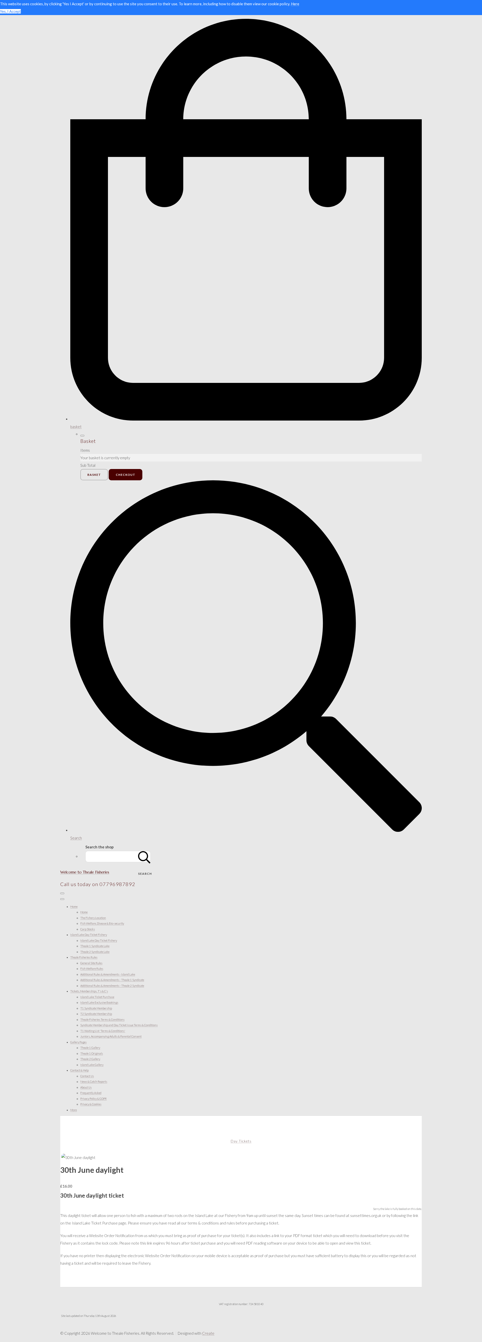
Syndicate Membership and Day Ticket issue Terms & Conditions (119, 1025)
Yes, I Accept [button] (10, 11)
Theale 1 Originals (91, 1053)
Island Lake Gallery (91, 1064)
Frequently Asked (90, 1092)
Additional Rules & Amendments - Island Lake (107, 974)
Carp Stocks (87, 929)
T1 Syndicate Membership (96, 1008)
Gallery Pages (78, 1042)
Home (74, 906)
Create (208, 1333)
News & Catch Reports (93, 1081)
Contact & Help (79, 1070)
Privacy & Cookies (90, 1104)
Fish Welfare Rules (91, 968)
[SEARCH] (144, 856)
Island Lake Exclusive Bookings (99, 1002)
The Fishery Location (93, 917)
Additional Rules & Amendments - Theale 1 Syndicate (112, 979)
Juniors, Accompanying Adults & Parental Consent (111, 1036)
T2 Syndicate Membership (96, 1013)
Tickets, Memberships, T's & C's (89, 991)
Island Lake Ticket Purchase (97, 997)
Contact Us (87, 1076)
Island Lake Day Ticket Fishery (88, 934)
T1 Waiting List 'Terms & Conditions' (102, 1030)
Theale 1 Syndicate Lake (94, 946)
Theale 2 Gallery (90, 1059)
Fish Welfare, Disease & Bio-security (102, 923)
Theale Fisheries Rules (83, 957)
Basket (94, 475)
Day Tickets (241, 1141)
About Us (86, 1087)
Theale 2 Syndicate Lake (94, 951)
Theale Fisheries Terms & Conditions (102, 1019)
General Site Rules (91, 963)
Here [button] (295, 4)
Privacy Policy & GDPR (93, 1098)
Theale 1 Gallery (90, 1047)
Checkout (125, 475)
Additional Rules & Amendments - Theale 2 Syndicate (112, 985)
